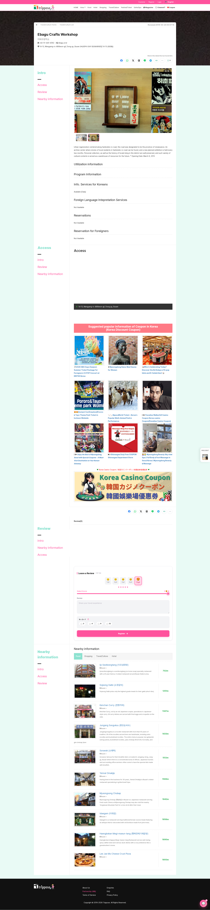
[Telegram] (150, 60)
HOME (76, 7)
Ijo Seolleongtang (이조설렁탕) (114, 665)
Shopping (103, 7)
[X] (133, 60)
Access (42, 85)
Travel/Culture (114, 7)
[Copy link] (156, 60)
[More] (162, 60)
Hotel (95, 7)
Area (82, 7)
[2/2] (93, 137)
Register (151, 2)
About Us (86, 888)
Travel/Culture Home (48, 25)
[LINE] (144, 60)
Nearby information (50, 99)
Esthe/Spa (137, 7)
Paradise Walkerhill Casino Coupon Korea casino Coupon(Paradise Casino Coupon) (156, 418)
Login (159, 2)
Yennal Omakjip (107, 773)
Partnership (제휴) (89, 891)
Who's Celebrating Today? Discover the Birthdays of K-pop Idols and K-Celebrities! (155, 370)
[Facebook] (121, 60)
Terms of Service (89, 895)
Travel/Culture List (67, 25)
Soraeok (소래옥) (108, 750)
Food (89, 7)
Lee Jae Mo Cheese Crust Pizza (115, 853)
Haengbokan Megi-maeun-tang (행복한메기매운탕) (124, 833)
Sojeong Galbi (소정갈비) (111, 685)
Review (42, 92)
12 (110, 623)
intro (41, 260)
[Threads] (138, 60)
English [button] (171, 2)
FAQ (108, 891)
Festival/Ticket (126, 7)
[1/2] (81, 137)
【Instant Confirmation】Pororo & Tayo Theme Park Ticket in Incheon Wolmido (88, 415)
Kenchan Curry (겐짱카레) (112, 705)
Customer (141, 2)
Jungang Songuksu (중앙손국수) (115, 725)
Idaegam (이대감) (108, 813)
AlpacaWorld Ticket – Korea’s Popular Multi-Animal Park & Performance (122, 418)
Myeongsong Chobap (110, 793)
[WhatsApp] (127, 60)
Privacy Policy (112, 895)
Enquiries (110, 888)
